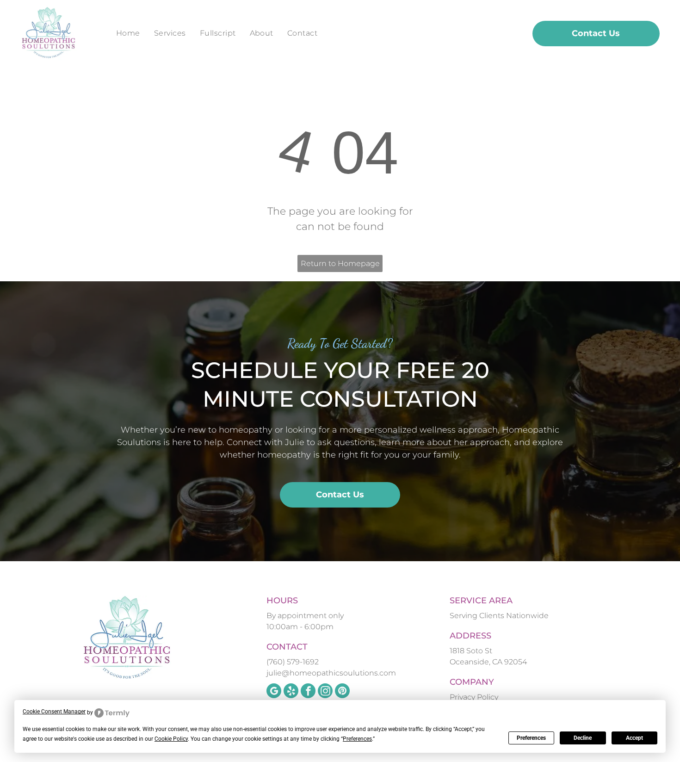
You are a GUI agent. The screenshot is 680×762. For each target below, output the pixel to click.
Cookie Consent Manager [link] (54, 711)
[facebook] (308, 691)
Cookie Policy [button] (171, 739)
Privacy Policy (474, 697)
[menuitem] (128, 33)
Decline (583, 738)
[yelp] (291, 691)
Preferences (531, 738)
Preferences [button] (357, 739)
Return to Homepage (340, 263)
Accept (634, 738)
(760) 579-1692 (292, 661)
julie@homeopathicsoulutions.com (331, 673)
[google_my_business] (273, 691)
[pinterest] (342, 691)
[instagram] (325, 691)
